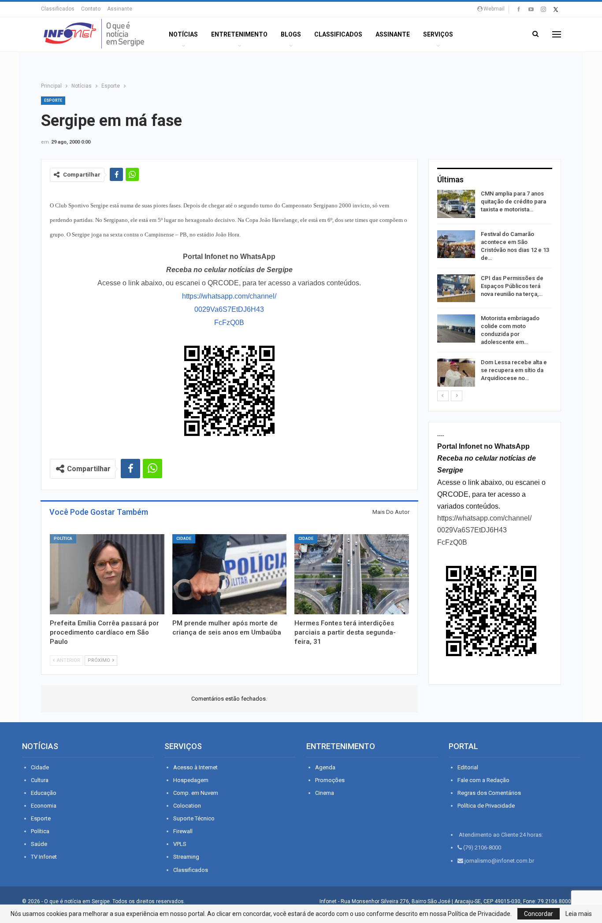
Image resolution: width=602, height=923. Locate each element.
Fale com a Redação (483, 780)
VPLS (179, 844)
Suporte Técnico (194, 818)
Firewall (183, 831)
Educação (43, 793)
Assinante (119, 9)
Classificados (57, 9)
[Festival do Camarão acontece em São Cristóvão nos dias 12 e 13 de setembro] (456, 244)
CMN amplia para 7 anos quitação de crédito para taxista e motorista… (513, 201)
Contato (90, 9)
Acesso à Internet (195, 767)
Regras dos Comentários (489, 793)
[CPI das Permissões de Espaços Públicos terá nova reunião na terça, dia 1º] (456, 288)
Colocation (187, 805)
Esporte (53, 100)
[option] (494, 290)
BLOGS (291, 34)
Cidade (183, 538)
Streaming (186, 856)
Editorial (467, 767)
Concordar (538, 913)
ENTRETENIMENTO (239, 34)
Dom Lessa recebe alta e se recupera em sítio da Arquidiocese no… (514, 370)
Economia (43, 805)
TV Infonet (44, 856)
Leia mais (578, 914)
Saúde (39, 844)
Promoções (330, 780)
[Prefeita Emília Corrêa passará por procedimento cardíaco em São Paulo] (107, 574)
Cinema (324, 793)
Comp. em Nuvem (195, 793)
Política (63, 538)
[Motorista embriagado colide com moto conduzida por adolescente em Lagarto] (456, 328)
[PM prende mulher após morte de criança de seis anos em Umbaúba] (229, 574)
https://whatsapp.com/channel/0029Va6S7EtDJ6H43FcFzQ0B (229, 309)
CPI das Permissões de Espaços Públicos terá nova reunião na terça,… (512, 286)
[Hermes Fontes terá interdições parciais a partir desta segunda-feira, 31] (351, 574)
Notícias (183, 34)
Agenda (325, 767)
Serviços (438, 34)
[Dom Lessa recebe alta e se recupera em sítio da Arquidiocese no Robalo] (456, 372)
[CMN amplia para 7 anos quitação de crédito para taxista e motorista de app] (456, 204)
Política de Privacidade (486, 805)
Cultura (39, 780)
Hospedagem (190, 780)
